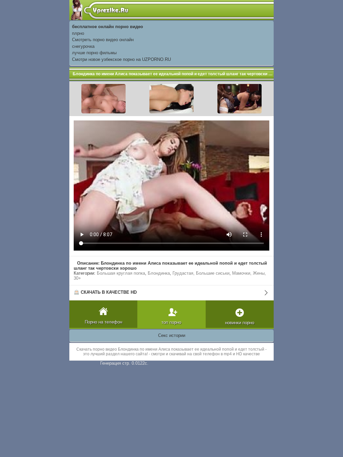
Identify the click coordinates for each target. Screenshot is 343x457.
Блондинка (159, 273)
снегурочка (83, 46)
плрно (78, 33)
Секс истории (171, 335)
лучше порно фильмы (94, 52)
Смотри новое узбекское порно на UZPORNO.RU (121, 59)
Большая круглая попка (121, 273)
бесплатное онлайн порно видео (107, 26)
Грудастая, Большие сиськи (201, 273)
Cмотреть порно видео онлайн (103, 39)
